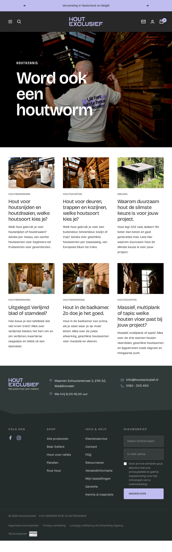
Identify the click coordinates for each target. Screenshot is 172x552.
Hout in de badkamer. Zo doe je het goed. (86, 310)
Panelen (52, 463)
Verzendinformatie (98, 470)
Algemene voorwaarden (23, 525)
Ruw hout (54, 470)
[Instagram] (19, 438)
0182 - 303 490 (137, 386)
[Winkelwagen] (161, 21)
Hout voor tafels (59, 455)
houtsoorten (72, 194)
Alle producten (57, 439)
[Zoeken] (19, 21)
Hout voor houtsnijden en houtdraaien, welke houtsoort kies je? (29, 210)
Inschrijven (137, 493)
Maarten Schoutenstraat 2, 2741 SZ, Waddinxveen (80, 383)
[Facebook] (10, 438)
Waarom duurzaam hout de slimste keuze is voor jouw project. (138, 210)
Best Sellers (55, 447)
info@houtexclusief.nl (142, 380)
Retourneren (94, 463)
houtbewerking (19, 194)
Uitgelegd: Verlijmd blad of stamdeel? (28, 310)
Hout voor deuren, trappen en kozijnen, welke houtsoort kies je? (85, 210)
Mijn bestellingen (98, 478)
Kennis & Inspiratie (99, 494)
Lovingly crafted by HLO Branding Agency (96, 525)
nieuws (122, 194)
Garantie (91, 486)
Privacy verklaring (54, 525)
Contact (91, 447)
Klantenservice (96, 439)
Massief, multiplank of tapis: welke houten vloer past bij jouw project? (139, 316)
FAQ (88, 455)
